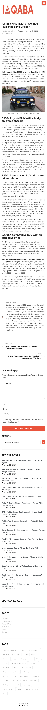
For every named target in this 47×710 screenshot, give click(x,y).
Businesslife (16, 654)
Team (4, 629)
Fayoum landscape (19, 659)
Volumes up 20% (32, 689)
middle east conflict (20, 680)
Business (6, 654)
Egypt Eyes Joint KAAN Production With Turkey (21, 496)
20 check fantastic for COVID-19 (14, 650)
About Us (5, 618)
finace (31, 659)
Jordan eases (26, 667)
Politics (5, 685)
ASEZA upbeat (34, 650)
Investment (33, 663)
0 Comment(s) (7, 33)
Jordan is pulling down (11, 672)
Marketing (6, 680)
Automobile (7, 31)
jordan (16, 667)
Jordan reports (27, 672)
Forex (5, 663)
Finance (39, 659)
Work (4, 693)
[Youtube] (27, 706)
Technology (26, 685)
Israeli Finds (7, 667)
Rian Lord (12, 302)
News (14, 31)
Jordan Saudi (7, 676)
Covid (26, 654)
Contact (4, 632)
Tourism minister (8, 689)
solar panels (15, 685)
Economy (6, 659)
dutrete (33, 654)
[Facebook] (20, 706)
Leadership (35, 676)
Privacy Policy (7, 621)
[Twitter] (22, 706)
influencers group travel (18, 663)
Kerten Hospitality (21, 676)
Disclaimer (5, 627)
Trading (20, 689)
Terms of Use (6, 624)
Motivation (33, 680)
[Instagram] (25, 706)
